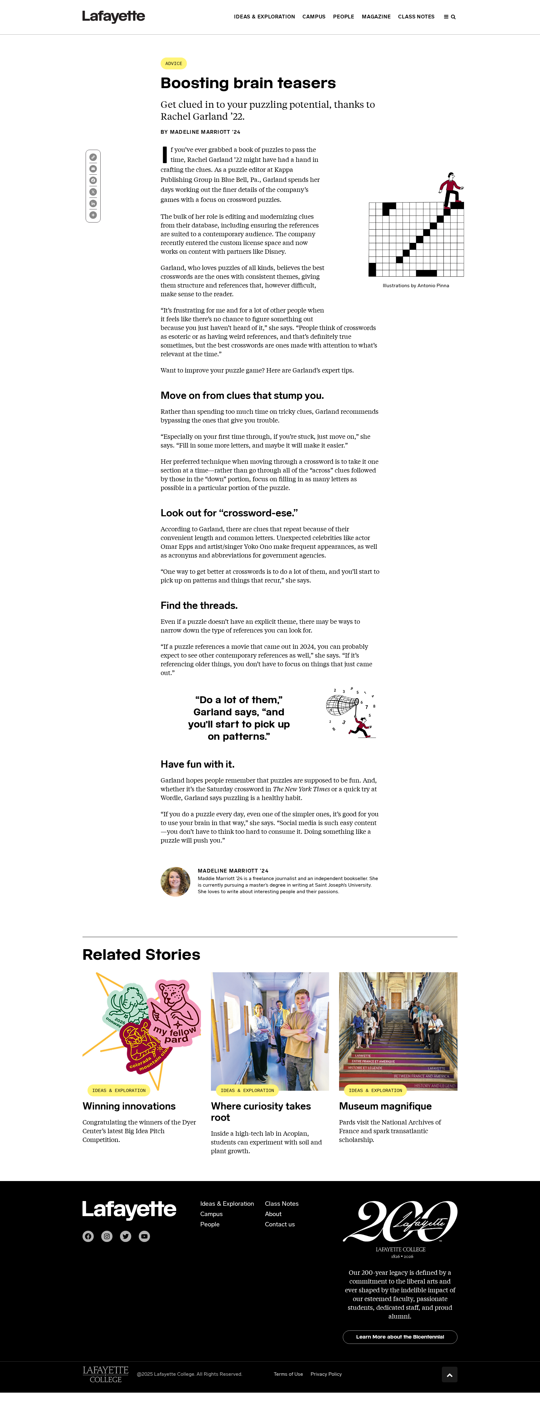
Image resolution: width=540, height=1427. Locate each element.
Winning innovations (129, 1107)
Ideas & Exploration (119, 1090)
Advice (173, 63)
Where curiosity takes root (261, 1112)
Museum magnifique (385, 1107)
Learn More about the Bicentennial (400, 1337)
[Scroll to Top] (450, 1374)
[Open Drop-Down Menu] (450, 17)
